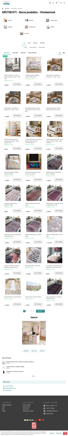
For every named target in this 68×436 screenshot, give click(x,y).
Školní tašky (42, 47)
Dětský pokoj (32, 26)
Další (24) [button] (39, 311)
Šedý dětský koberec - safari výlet (32, 265)
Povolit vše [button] (65, 433)
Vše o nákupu (28, 402)
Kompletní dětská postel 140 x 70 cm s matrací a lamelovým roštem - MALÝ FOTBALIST (54, 141)
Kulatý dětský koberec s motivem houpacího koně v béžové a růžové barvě (32, 109)
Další (33, 376)
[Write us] (44, 413)
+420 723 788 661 (9, 386)
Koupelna (10, 26)
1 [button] (24, 311)
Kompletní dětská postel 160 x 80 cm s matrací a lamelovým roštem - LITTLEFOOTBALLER (33, 141)
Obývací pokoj (53, 20)
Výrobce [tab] (35, 43)
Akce (26, 47)
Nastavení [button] (52, 433)
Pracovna (26, 33)
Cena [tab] (29, 43)
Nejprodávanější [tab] (32, 52)
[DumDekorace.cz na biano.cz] (34, 425)
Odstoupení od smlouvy (28, 411)
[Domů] (7, 3)
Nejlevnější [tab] (15, 52)
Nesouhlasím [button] (59, 433)
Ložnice (10, 20)
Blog (3, 409)
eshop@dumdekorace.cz (10, 388)
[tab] (60, 53)
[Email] (50, 3)
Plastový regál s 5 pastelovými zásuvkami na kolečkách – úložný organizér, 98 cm (11, 141)
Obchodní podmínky (6, 405)
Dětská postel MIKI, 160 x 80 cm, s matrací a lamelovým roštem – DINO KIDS (12, 77)
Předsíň (52, 26)
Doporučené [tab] (7, 52)
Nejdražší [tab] (23, 52)
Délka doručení (26, 407)
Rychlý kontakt (8, 390)
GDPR (3, 407)
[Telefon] (53, 3)
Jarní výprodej (33, 47)
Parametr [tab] (42, 43)
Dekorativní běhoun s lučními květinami (12, 297)
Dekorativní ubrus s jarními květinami (33, 297)
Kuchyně (31, 20)
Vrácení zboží (26, 409)
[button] (17, 84)
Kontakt (4, 411)
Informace (6, 402)
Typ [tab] (24, 43)
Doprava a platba (26, 405)
